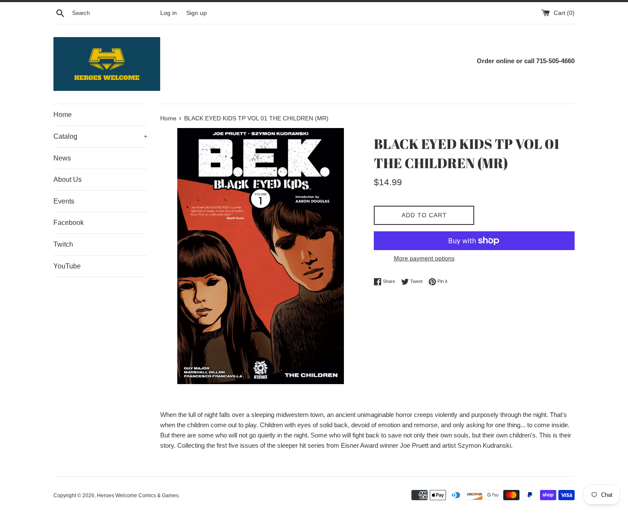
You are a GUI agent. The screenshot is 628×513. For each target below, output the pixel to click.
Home (62, 114)
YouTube (67, 266)
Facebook (68, 222)
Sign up (196, 13)
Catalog (100, 136)
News (62, 158)
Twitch (63, 244)
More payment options (424, 258)
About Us (67, 179)
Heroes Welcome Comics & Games (138, 495)
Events (63, 201)
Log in (168, 13)
